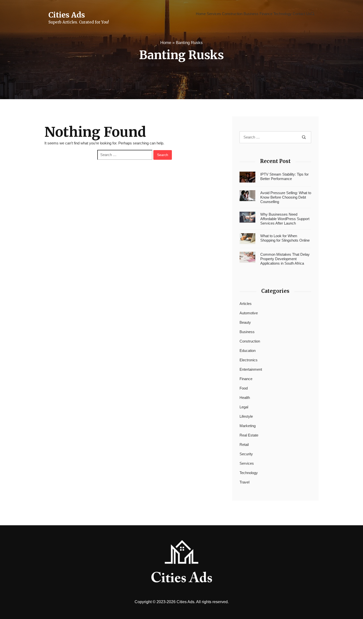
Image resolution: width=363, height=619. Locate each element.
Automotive (249, 313)
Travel (244, 482)
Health (245, 397)
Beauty (245, 322)
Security (246, 454)
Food (244, 388)
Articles (246, 303)
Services (214, 14)
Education (248, 350)
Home (201, 14)
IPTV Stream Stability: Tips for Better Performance (284, 176)
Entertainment (251, 369)
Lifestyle (246, 416)
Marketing (248, 426)
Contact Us (302, 14)
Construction (232, 14)
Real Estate (249, 435)
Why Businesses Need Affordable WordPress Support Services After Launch (284, 218)
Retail (244, 444)
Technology (282, 14)
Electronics (249, 360)
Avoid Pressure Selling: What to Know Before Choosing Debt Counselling (285, 197)
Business (251, 14)
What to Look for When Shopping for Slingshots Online (285, 238)
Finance (266, 14)
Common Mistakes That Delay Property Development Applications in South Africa (285, 258)
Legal (244, 407)
